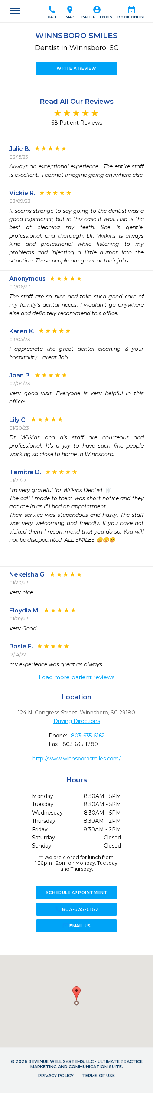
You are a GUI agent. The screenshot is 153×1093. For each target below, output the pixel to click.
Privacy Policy (56, 1075)
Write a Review (76, 68)
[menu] (15, 11)
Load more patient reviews (76, 677)
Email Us (76, 925)
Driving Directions (76, 721)
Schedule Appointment (76, 892)
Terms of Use (98, 1075)
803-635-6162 (88, 735)
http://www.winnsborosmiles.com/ (76, 758)
